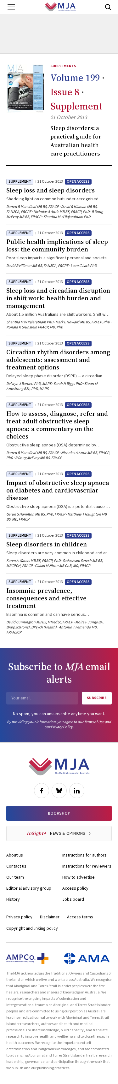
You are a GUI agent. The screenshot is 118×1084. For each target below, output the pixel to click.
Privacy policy (19, 917)
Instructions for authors (84, 855)
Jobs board (73, 899)
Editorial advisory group (28, 888)
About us (14, 855)
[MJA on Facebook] (41, 790)
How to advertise (78, 877)
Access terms (80, 917)
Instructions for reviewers (86, 866)
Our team (15, 877)
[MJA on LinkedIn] (76, 790)
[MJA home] (59, 766)
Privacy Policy (62, 727)
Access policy (75, 888)
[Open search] (108, 7)
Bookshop (59, 813)
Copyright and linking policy (32, 928)
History (13, 899)
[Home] (60, 7)
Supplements (63, 66)
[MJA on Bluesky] (59, 790)
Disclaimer (49, 917)
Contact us (16, 866)
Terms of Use (94, 722)
